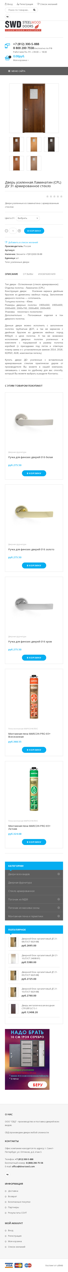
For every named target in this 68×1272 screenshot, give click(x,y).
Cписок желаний (16, 1246)
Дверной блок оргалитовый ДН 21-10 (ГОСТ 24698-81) (40, 957)
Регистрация (26, 4)
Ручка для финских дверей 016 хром (30, 641)
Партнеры (13, 1207)
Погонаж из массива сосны (23, 907)
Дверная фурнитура (17, 452)
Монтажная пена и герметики (25, 916)
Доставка (13, 1190)
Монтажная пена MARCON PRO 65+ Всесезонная (29, 735)
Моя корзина (15, 1241)
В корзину (34, 473)
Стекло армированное (21, 891)
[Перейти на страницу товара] (34, 421)
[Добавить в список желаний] (21, 242)
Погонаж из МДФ (18, 899)
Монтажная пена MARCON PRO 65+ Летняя (29, 827)
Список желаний (48, 4)
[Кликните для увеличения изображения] (34, 108)
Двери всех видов (19, 874)
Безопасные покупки (19, 1201)
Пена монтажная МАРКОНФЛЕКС (23, 728)
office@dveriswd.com (23, 1166)
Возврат (12, 1196)
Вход (10, 4)
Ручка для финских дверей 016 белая (30, 457)
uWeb (60, 1265)
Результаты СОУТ (17, 1212)
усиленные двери (20, 262)
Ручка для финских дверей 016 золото (31, 549)
